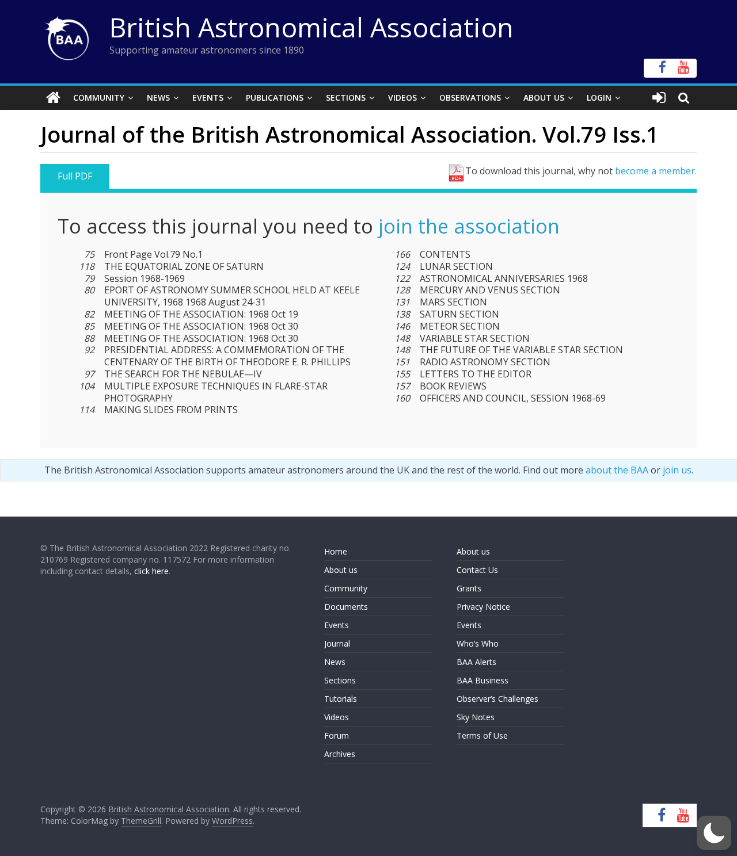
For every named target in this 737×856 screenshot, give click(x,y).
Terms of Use (482, 735)
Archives (339, 753)
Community (98, 97)
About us (341, 569)
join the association (469, 226)
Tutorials (340, 698)
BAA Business (482, 680)
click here (151, 570)
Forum (336, 735)
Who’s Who (478, 643)
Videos (402, 97)
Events (207, 97)
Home (335, 551)
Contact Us (477, 569)
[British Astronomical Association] (53, 98)
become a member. (656, 171)
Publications (274, 97)
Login (599, 97)
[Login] (659, 98)
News (158, 97)
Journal (337, 643)
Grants (469, 588)
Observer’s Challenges (497, 698)
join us (677, 470)
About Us (543, 97)
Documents (346, 606)
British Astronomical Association (311, 27)
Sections (346, 97)
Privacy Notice (483, 606)
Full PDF (75, 176)
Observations (470, 97)
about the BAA (617, 470)
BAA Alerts (476, 661)
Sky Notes (476, 717)
